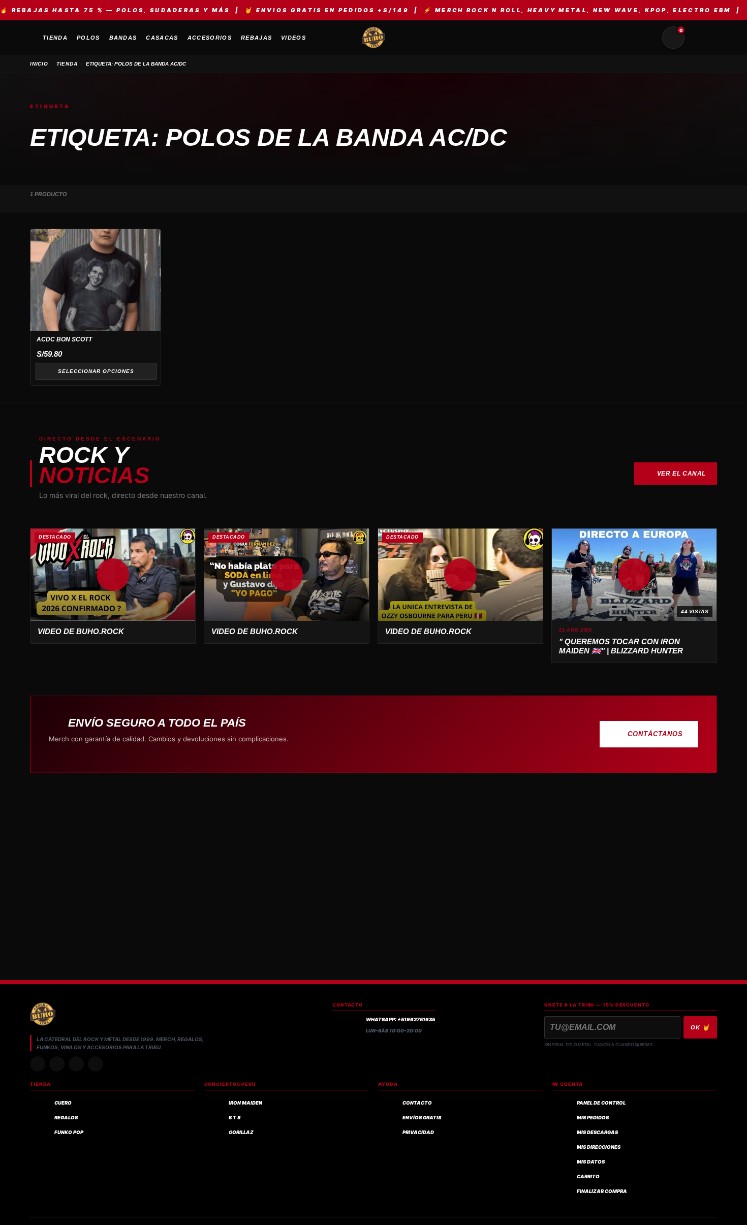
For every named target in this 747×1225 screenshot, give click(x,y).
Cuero (63, 1103)
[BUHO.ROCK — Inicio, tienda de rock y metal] (373, 37)
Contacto (417, 1103)
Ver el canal (681, 473)
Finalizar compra (602, 1191)
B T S (234, 1117)
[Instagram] (37, 1064)
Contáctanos (655, 734)
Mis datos (591, 1162)
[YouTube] (95, 1064)
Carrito (588, 1176)
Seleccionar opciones (96, 371)
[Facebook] (76, 1064)
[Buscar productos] (649, 37)
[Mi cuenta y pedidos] (698, 37)
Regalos (66, 1117)
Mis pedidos (593, 1117)
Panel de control (601, 1103)
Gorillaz (241, 1132)
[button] (112, 574)
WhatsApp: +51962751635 (400, 1019)
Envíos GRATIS (421, 1117)
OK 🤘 (700, 1027)
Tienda (67, 64)
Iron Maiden (245, 1103)
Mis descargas (597, 1132)
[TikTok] (57, 1064)
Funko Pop (68, 1132)
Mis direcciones (598, 1147)
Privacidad (418, 1132)
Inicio (39, 64)
